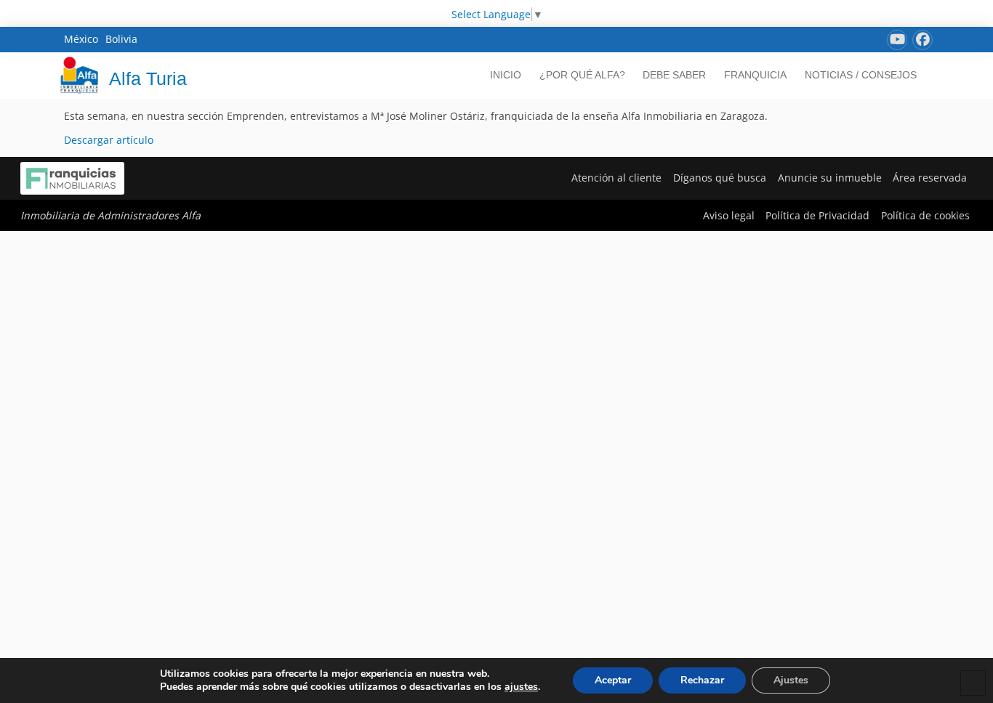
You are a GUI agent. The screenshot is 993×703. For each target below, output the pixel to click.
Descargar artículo (108, 140)
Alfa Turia (148, 78)
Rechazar (702, 680)
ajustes (521, 687)
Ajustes (790, 680)
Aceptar (613, 680)
